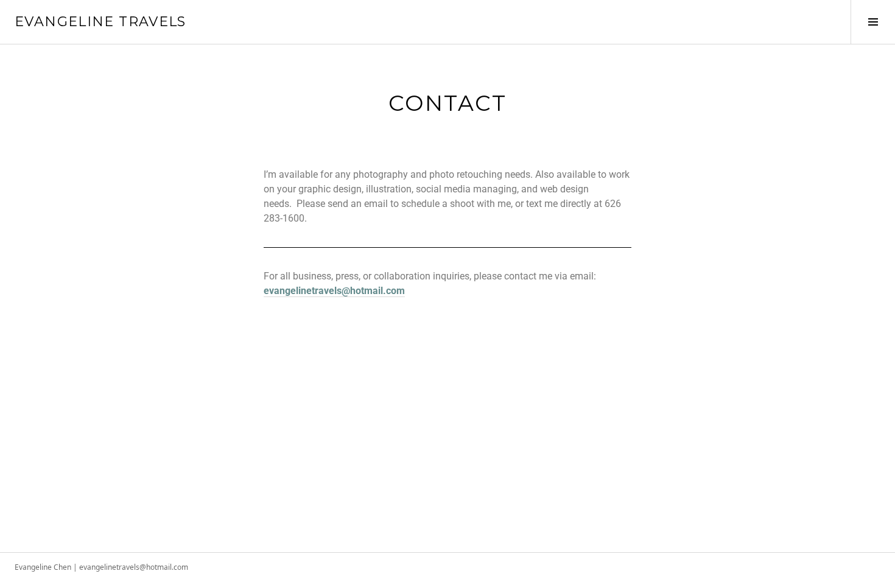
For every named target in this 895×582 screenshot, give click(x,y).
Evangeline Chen (43, 567)
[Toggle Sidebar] (873, 22)
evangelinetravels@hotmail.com (334, 290)
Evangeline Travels (100, 21)
